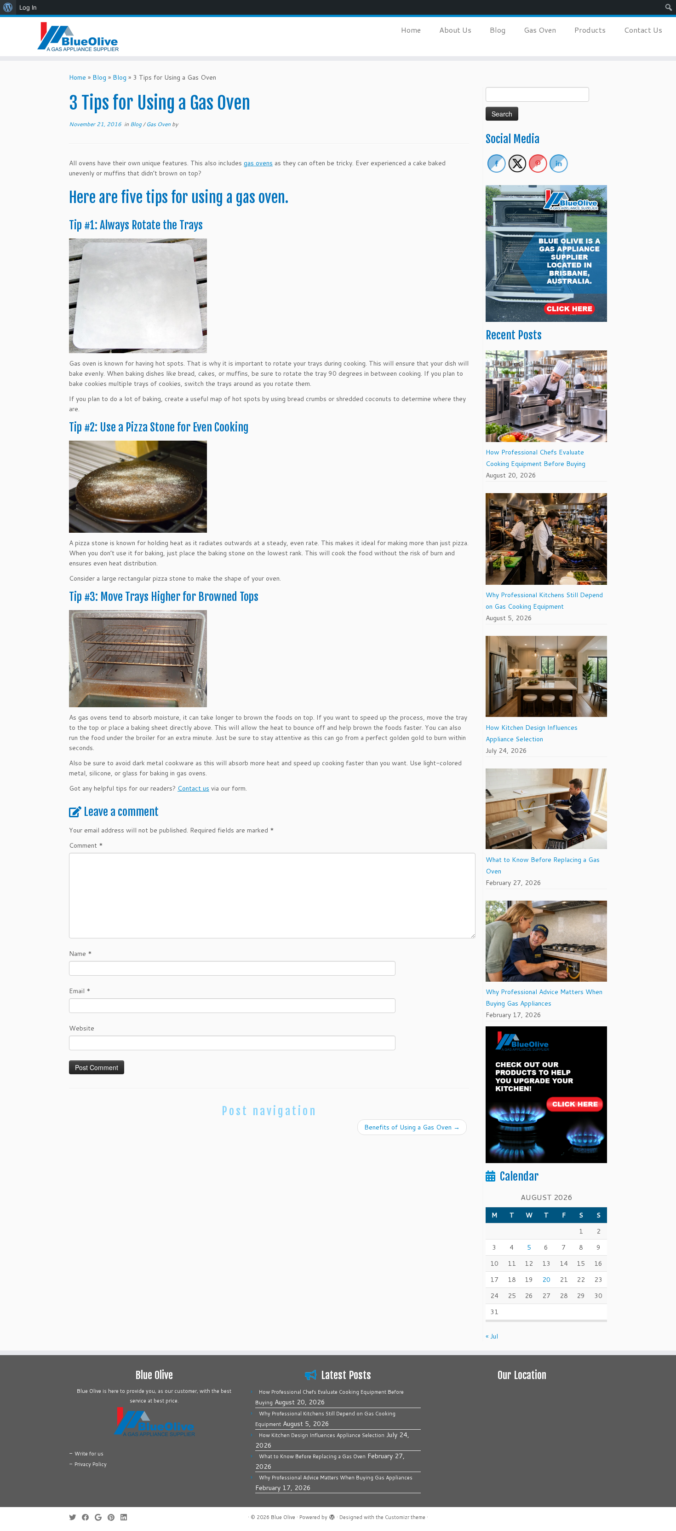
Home (411, 29)
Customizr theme (405, 1517)
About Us (455, 29)
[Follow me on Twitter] (75, 1517)
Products (590, 29)
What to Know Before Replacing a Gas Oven (312, 1456)
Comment (86, 845)
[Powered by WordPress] (332, 1515)
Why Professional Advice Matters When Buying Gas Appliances (335, 1477)
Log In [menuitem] (28, 7)
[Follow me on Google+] (101, 1517)
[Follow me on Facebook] (88, 1517)
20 (546, 1279)
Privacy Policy (90, 1464)
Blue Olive (283, 1517)
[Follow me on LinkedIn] (126, 1517)
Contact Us (643, 29)
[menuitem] (8, 7)
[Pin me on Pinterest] (114, 1517)
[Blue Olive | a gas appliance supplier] (78, 37)
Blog (497, 29)
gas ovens (258, 163)
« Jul (492, 1336)
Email (80, 990)
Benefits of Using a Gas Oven (412, 1127)
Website (81, 1028)
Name (80, 953)
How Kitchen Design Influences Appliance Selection (321, 1435)
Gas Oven (540, 29)
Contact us (193, 788)
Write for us (88, 1453)
